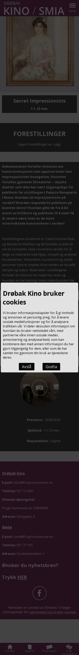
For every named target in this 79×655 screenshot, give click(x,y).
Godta (51, 366)
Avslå (26, 366)
